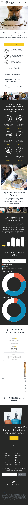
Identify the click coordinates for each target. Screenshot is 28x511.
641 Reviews (14, 359)
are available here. (14, 203)
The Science (7, 457)
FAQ (6, 462)
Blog (6, 453)
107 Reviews (14, 351)
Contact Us (17, 453)
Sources (8, 128)
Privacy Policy (21, 491)
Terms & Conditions (5, 492)
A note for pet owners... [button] (14, 445)
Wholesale (17, 464)
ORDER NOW (14, 44)
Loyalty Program (8, 464)
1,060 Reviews (14, 343)
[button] (3, 378)
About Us (7, 460)
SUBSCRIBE (22, 474)
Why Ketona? (7, 455)
